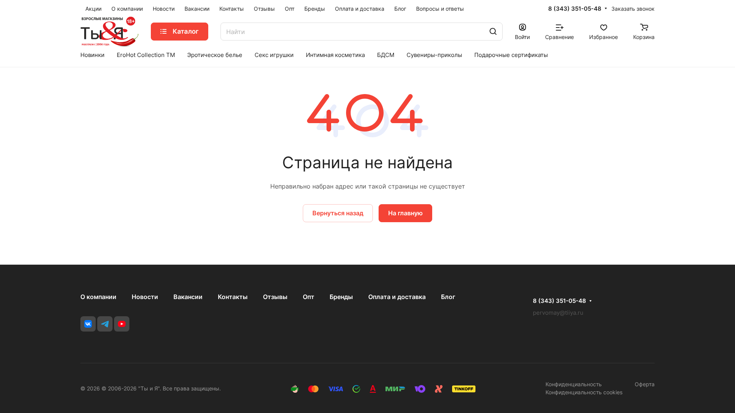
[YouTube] (121, 324)
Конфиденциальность (574, 384)
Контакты (233, 297)
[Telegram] (105, 324)
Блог (448, 297)
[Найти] (493, 32)
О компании (98, 297)
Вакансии (188, 297)
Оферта (645, 384)
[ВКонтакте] (88, 324)
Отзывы (275, 297)
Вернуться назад (337, 213)
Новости (145, 297)
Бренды (341, 297)
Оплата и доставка (397, 297)
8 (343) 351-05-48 (574, 8)
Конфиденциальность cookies (584, 392)
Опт (308, 297)
